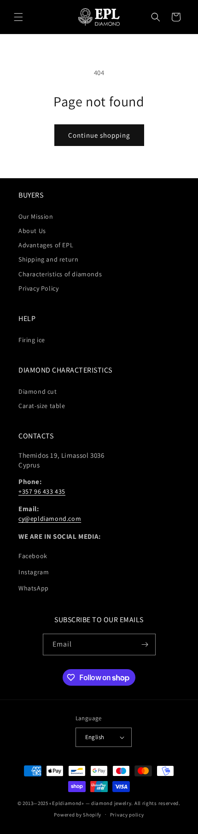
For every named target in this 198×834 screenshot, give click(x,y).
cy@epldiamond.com (49, 518)
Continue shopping (99, 135)
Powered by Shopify (77, 814)
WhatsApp (33, 588)
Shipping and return (48, 259)
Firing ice (31, 340)
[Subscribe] (145, 644)
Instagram (33, 572)
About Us (32, 231)
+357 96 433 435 (41, 491)
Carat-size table (41, 406)
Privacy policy (127, 814)
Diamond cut (37, 391)
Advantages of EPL (45, 245)
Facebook (32, 556)
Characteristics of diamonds (60, 274)
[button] (18, 17)
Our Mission (35, 216)
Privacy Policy (38, 288)
